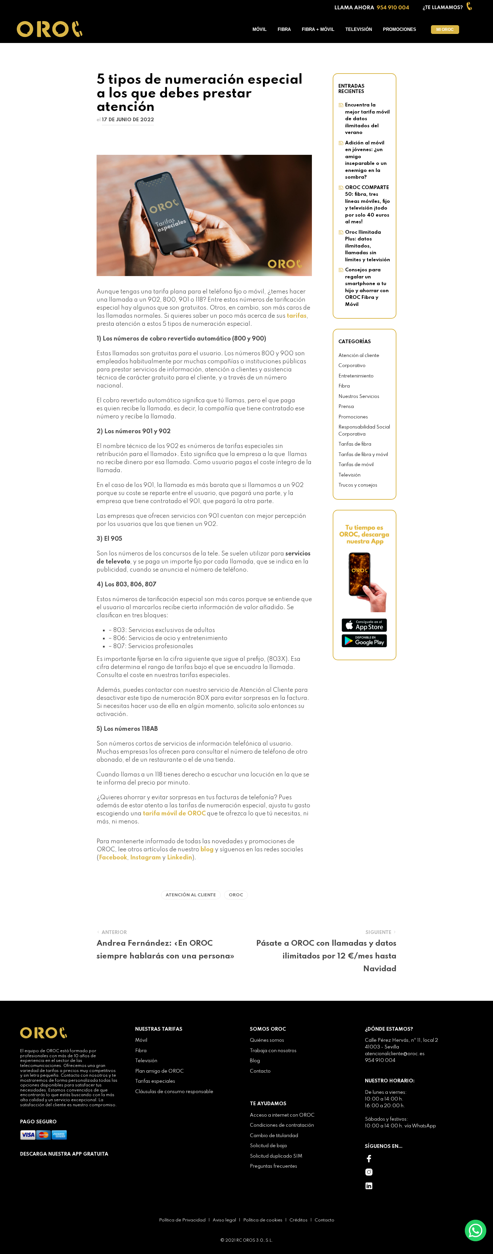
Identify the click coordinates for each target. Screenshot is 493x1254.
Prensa (346, 406)
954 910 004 (380, 1060)
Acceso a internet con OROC (282, 1115)
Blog (255, 1061)
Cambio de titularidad (274, 1135)
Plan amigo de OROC (159, 1071)
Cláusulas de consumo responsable (174, 1091)
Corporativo (352, 365)
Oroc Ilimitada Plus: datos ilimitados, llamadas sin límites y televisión (367, 246)
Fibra (284, 29)
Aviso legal (224, 1220)
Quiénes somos (267, 1040)
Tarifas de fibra (354, 444)
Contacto (260, 1071)
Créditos (298, 1220)
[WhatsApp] (475, 1230)
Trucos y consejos (357, 485)
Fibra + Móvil (318, 29)
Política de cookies (262, 1220)
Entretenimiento (356, 376)
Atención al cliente (191, 895)
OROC (236, 895)
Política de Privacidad (182, 1220)
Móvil (260, 29)
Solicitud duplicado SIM (276, 1156)
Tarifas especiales (155, 1081)
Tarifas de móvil (356, 464)
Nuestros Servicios (358, 396)
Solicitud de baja (268, 1146)
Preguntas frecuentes (273, 1166)
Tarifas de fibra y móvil (363, 454)
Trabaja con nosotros (273, 1050)
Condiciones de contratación (282, 1125)
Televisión (358, 29)
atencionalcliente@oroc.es (395, 1053)
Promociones (399, 29)
